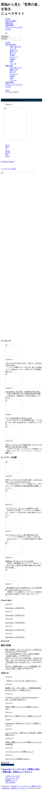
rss (6, 33)
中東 (11, 61)
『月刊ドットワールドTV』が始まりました (21, 681)
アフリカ (13, 63)
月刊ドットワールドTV (13, 27)
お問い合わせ (10, 782)
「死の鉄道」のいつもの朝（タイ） (18, 662)
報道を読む (9, 23)
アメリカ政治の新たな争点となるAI (18, 418)
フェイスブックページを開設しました (19, 751)
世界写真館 (9, 25)
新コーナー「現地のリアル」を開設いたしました (23, 716)
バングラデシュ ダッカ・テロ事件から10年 (21, 508)
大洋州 (12, 55)
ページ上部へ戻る (7, 765)
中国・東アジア (15, 47)
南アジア (13, 53)
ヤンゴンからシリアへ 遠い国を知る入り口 (21, 535)
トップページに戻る (8, 169)
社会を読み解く (11, 21)
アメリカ (13, 49)
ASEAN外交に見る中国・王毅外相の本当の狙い (23, 392)
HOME (7, 19)
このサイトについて (12, 776)
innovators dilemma (8, 161)
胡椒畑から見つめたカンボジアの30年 (19, 561)
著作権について (11, 780)
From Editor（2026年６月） (15, 608)
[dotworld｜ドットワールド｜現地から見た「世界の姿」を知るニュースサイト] (21, 772)
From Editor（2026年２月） (15, 615)
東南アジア (14, 51)
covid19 (8, 29)
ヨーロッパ (14, 57)
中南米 (12, 59)
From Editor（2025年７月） (15, 630)
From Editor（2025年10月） (15, 622)
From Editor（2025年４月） (15, 637)
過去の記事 (5, 641)
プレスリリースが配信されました (17, 759)
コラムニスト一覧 (12, 778)
